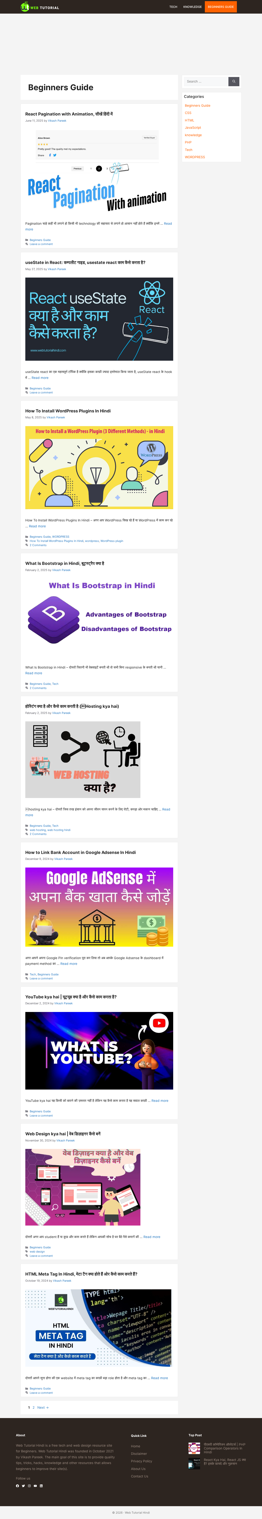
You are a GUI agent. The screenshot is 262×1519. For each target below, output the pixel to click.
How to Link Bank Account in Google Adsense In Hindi (80, 852)
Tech (173, 7)
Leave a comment (41, 244)
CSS (188, 113)
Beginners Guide (221, 7)
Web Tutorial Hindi (137, 1512)
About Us (138, 1469)
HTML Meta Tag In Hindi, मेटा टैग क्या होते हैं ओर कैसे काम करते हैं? (81, 1274)
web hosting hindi (58, 830)
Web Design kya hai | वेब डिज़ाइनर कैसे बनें (63, 1133)
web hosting (38, 830)
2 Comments (38, 545)
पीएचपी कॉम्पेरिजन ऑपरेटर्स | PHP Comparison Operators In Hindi (225, 1448)
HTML (189, 120)
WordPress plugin (112, 540)
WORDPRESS (60, 536)
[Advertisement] (131, 42)
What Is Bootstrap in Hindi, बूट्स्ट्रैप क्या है (64, 563)
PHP (188, 142)
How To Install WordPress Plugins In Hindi (68, 410)
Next (43, 1407)
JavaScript (193, 127)
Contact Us (139, 1476)
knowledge (192, 7)
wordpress (92, 540)
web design (37, 1251)
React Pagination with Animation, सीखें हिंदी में (69, 113)
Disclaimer (139, 1454)
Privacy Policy (141, 1461)
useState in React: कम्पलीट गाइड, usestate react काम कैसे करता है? (85, 262)
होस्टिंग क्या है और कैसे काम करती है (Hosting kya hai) (72, 706)
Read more (40, 378)
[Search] (233, 81)
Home (135, 1446)
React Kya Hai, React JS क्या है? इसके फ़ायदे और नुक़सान (225, 1462)
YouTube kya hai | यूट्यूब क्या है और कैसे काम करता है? (71, 996)
